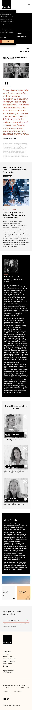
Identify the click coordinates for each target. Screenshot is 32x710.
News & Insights (9, 656)
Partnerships (7, 664)
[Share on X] (23, 51)
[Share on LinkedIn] (21, 51)
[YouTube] (4, 699)
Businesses (7, 651)
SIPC (28, 688)
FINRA (22, 688)
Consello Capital (9, 661)
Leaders (6, 654)
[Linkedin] (8, 699)
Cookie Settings (7, 695)
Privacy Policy (6, 691)
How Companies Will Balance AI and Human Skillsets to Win (14, 215)
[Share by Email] (26, 51)
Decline (8, 41)
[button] (29, 4)
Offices (5, 666)
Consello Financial (9, 659)
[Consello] (7, 640)
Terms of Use (17, 691)
